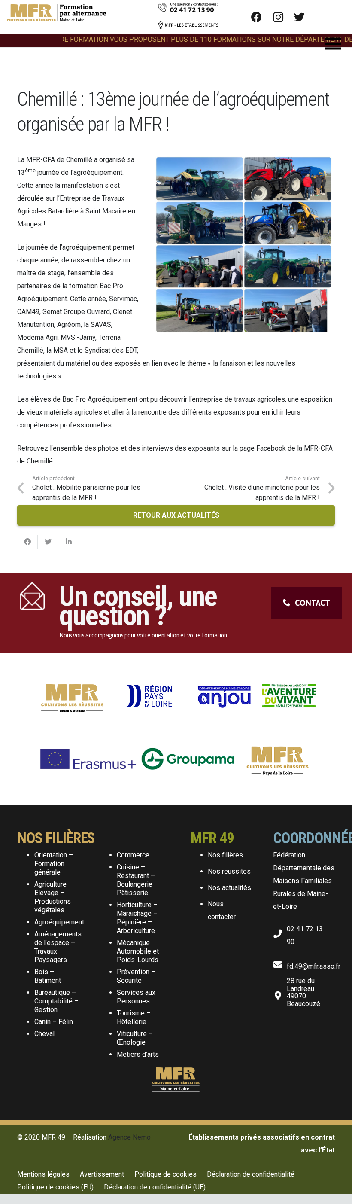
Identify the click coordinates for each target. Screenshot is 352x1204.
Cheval (44, 1034)
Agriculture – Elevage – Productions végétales (53, 897)
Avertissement (102, 1174)
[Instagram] (278, 17)
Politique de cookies (165, 1174)
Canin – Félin (53, 1022)
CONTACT (312, 602)
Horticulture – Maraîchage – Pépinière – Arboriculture (137, 918)
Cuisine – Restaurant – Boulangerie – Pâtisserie (137, 880)
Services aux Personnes (136, 996)
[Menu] (333, 44)
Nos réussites (229, 871)
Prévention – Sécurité (136, 976)
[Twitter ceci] (48, 542)
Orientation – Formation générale (53, 863)
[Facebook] (256, 17)
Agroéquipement (59, 922)
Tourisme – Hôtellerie (134, 1017)
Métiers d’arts (138, 1054)
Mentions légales (43, 1174)
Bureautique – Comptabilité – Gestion (56, 1001)
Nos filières (225, 855)
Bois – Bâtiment (47, 976)
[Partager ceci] (27, 542)
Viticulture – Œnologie (135, 1038)
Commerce (133, 855)
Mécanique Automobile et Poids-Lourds (138, 951)
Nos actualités (229, 888)
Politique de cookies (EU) (55, 1187)
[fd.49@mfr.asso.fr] (280, 963)
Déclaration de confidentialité (250, 1174)
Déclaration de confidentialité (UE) (155, 1187)
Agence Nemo (129, 1137)
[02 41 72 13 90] (280, 932)
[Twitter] (299, 17)
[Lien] (56, 17)
